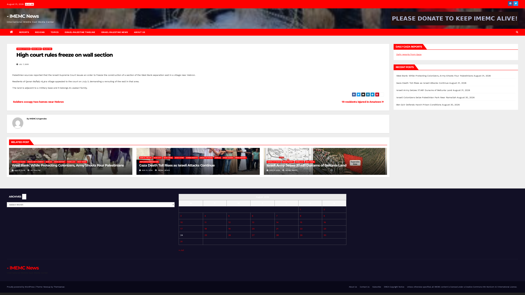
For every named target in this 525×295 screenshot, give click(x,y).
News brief (36, 49)
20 (253, 228)
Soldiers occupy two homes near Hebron (38, 101)
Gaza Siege (168, 157)
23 (325, 228)
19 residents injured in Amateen (362, 101)
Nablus (49, 162)
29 (301, 235)
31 (181, 241)
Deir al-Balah (145, 157)
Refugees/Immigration (149, 162)
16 (325, 222)
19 (229, 228)
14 (277, 222)
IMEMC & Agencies (38, 118)
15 (301, 222)
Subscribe (376, 287)
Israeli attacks (23, 49)
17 (181, 228)
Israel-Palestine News (114, 32)
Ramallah (71, 162)
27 (253, 235)
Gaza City (157, 157)
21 (277, 228)
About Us (139, 32)
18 (206, 228)
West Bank (81, 162)
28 (277, 235)
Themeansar (59, 287)
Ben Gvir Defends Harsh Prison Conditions (418, 104)
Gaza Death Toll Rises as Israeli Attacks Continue (177, 165)
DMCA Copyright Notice (394, 287)
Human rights (192, 157)
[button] (517, 32)
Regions (40, 32)
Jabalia (218, 157)
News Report (59, 162)
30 (325, 235)
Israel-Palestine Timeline (80, 32)
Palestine (47, 49)
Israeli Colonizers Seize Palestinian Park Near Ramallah (426, 97)
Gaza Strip (179, 157)
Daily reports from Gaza (409, 54)
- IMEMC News (23, 16)
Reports (24, 32)
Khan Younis (228, 157)
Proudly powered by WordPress (21, 287)
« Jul (181, 250)
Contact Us (365, 287)
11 (205, 222)
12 (229, 222)
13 (253, 222)
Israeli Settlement (35, 162)
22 (301, 228)
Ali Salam (35, 170)
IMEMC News (163, 170)
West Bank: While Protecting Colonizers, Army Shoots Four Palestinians (68, 165)
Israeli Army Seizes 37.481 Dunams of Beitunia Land (306, 165)
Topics (55, 32)
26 (229, 235)
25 (206, 235)
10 (181, 222)
